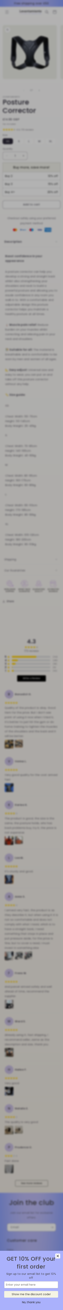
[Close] (57, 1256)
